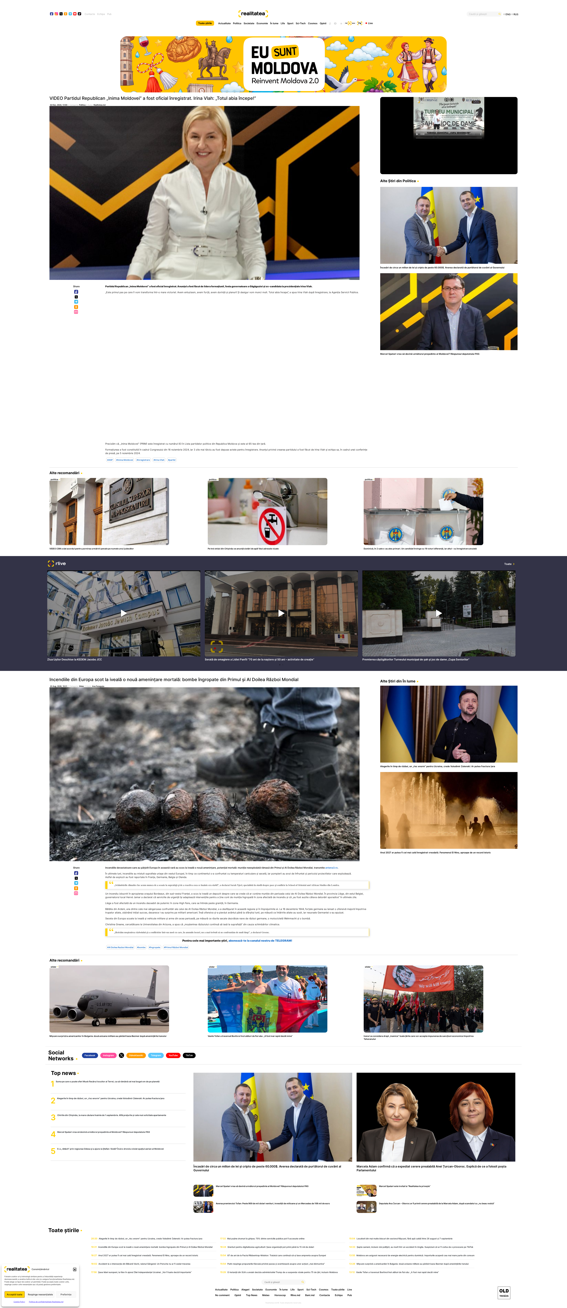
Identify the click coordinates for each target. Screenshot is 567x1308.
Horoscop (280, 1295)
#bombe (141, 947)
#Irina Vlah (159, 459)
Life (283, 23)
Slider (81, 686)
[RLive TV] (57, 564)
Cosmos (312, 23)
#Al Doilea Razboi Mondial (120, 947)
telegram (70, 14)
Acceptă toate (14, 1294)
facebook (52, 14)
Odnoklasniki (76, 307)
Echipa (101, 14)
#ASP (110, 459)
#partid (171, 459)
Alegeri (245, 1289)
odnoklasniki (65, 14)
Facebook (76, 292)
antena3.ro (331, 867)
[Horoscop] (329, 23)
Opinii (323, 23)
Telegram (76, 302)
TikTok (189, 1055)
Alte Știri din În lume (397, 681)
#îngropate (154, 947)
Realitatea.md (100, 105)
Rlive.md (295, 1295)
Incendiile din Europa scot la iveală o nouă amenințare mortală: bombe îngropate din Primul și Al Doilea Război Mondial (173, 679)
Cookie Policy (19, 1302)
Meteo (265, 1295)
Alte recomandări (64, 473)
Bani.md (310, 1295)
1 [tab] (279, 664)
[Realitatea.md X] (61, 13)
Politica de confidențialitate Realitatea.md (46, 1302)
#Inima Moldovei (124, 459)
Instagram (108, 1055)
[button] (74, 1269)
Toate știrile (205, 23)
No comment (222, 1295)
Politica (237, 23)
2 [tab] (282, 664)
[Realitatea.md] (504, 1293)
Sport (290, 23)
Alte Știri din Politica (398, 181)
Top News (251, 1295)
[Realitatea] (307, 14)
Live (370, 23)
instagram (56, 14)
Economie (262, 23)
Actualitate (224, 23)
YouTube (173, 1055)
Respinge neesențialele (40, 1294)
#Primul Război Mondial (176, 947)
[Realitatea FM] (350, 22)
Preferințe (66, 1294)
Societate (249, 23)
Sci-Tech (301, 23)
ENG (508, 14)
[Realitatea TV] (359, 22)
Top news (63, 1073)
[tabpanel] (124, 616)
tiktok (79, 14)
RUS (516, 14)
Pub (109, 14)
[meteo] (341, 23)
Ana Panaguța (98, 686)
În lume (274, 23)
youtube (75, 14)
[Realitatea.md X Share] (76, 297)
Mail (76, 312)
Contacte (90, 14)
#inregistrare (143, 459)
